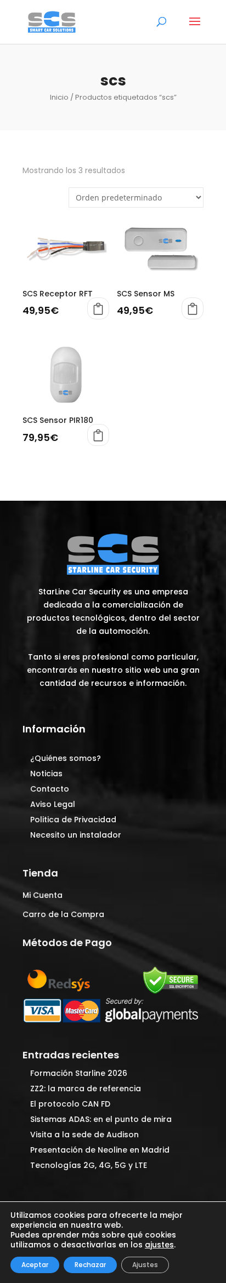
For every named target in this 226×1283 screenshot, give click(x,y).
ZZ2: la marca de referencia (85, 1088)
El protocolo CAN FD (70, 1103)
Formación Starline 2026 (78, 1073)
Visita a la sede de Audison (84, 1134)
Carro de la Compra (63, 914)
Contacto (49, 788)
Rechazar (90, 1264)
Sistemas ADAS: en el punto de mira (101, 1119)
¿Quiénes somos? (65, 758)
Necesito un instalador (75, 834)
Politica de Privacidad (73, 819)
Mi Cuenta (42, 895)
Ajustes (145, 1264)
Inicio (59, 97)
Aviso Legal (52, 804)
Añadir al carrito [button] (98, 308)
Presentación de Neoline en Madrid (100, 1149)
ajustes (159, 1245)
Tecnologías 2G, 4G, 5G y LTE (88, 1165)
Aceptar (34, 1264)
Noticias (46, 773)
